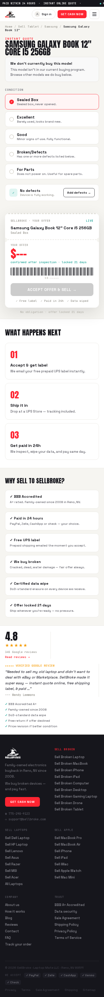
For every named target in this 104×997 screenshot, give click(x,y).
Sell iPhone (63, 851)
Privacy (10, 990)
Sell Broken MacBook (71, 764)
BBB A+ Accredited (70, 905)
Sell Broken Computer (72, 783)
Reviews (11, 924)
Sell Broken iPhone (69, 770)
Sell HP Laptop (16, 844)
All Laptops (14, 884)
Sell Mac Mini (65, 877)
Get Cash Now (72, 14)
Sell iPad (61, 857)
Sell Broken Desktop (71, 790)
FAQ (8, 938)
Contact (12, 931)
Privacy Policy (66, 931)
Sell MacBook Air (68, 844)
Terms (26, 990)
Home (9, 26)
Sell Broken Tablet (69, 809)
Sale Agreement (67, 918)
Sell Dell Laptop (17, 838)
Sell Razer (12, 864)
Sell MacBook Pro (68, 838)
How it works (15, 911)
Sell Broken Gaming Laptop (76, 797)
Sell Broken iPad (67, 777)
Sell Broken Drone (69, 803)
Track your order (18, 944)
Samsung (51, 26)
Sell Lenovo (14, 851)
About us (12, 905)
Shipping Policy (67, 924)
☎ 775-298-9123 (17, 814)
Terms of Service (68, 938)
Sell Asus (12, 857)
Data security (66, 911)
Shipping (71, 990)
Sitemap (89, 990)
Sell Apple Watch (68, 871)
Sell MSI (11, 871)
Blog (8, 918)
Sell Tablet (28, 26)
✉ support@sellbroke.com (25, 819)
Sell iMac (61, 864)
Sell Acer (12, 877)
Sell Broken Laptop (70, 757)
